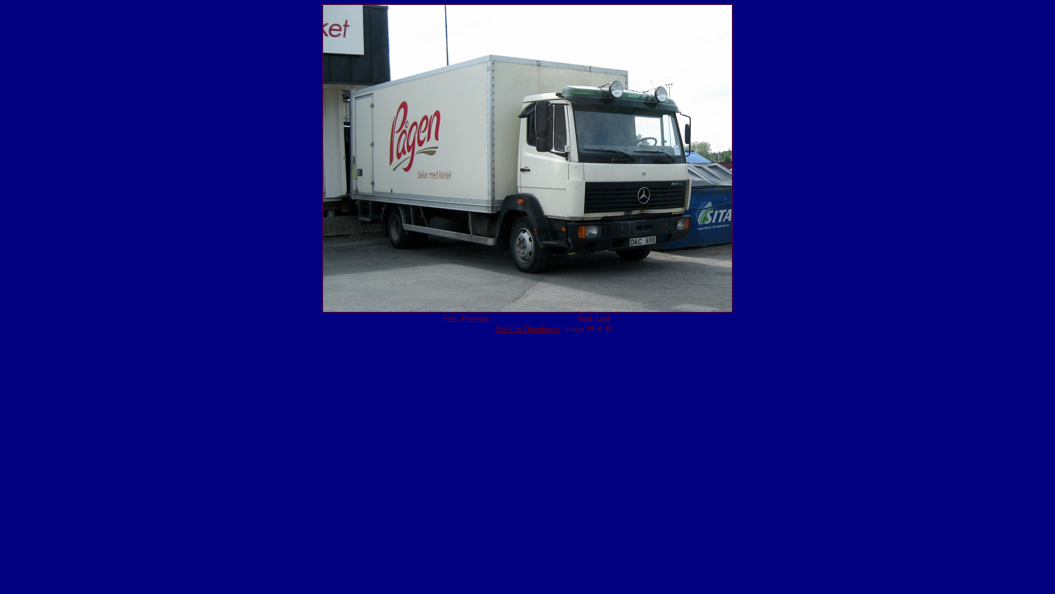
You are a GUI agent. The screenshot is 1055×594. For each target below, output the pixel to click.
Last (603, 318)
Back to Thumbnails (528, 329)
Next (584, 318)
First (450, 318)
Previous (476, 318)
